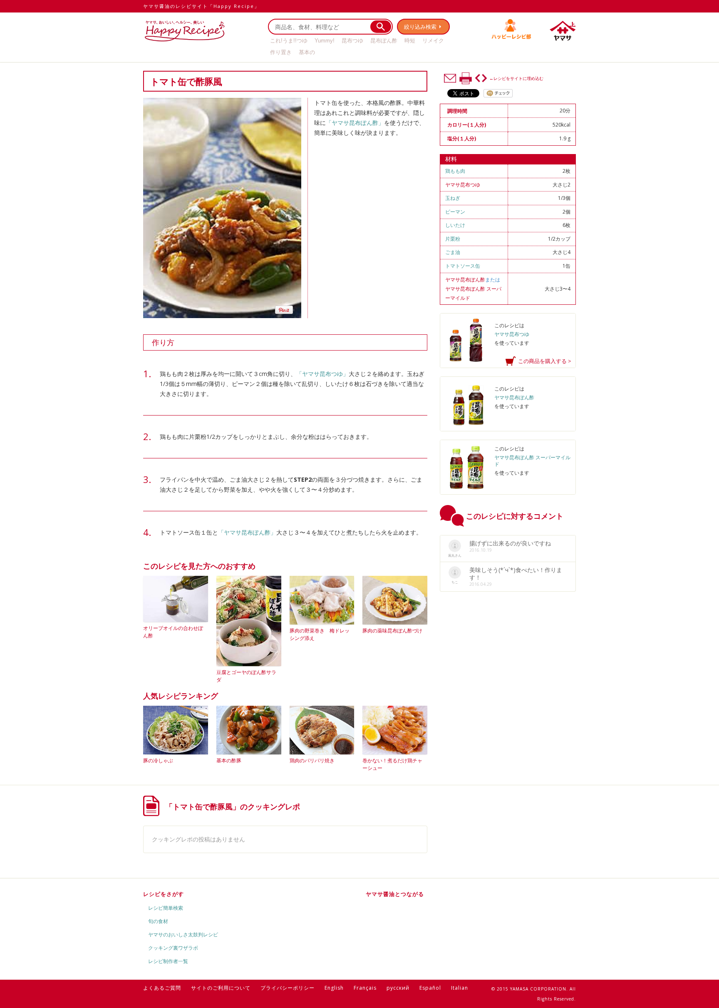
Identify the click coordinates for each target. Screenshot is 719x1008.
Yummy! (325, 40)
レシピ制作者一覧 (168, 961)
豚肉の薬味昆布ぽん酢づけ (392, 630)
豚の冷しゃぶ (158, 760)
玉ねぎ (452, 198)
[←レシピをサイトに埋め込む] (481, 78)
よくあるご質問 (162, 987)
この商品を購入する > (544, 361)
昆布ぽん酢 (383, 40)
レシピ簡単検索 (165, 907)
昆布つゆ (352, 40)
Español (430, 987)
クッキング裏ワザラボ (173, 947)
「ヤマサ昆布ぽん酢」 (355, 123)
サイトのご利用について (220, 987)
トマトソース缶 (462, 265)
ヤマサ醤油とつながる (395, 894)
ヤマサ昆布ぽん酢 (465, 279)
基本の (307, 52)
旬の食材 (158, 921)
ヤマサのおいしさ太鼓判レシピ (183, 934)
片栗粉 (452, 238)
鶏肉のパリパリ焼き (312, 760)
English (334, 987)
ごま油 (452, 252)
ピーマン (455, 211)
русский (398, 987)
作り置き (281, 52)
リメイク (433, 40)
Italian (459, 987)
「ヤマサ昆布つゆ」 (322, 374)
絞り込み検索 (420, 26)
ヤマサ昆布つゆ (462, 184)
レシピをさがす (163, 894)
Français (365, 987)
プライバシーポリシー (287, 987)
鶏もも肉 (455, 170)
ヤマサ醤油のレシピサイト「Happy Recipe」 (201, 6)
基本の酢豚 (228, 760)
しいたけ (455, 225)
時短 (409, 40)
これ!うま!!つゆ (288, 40)
